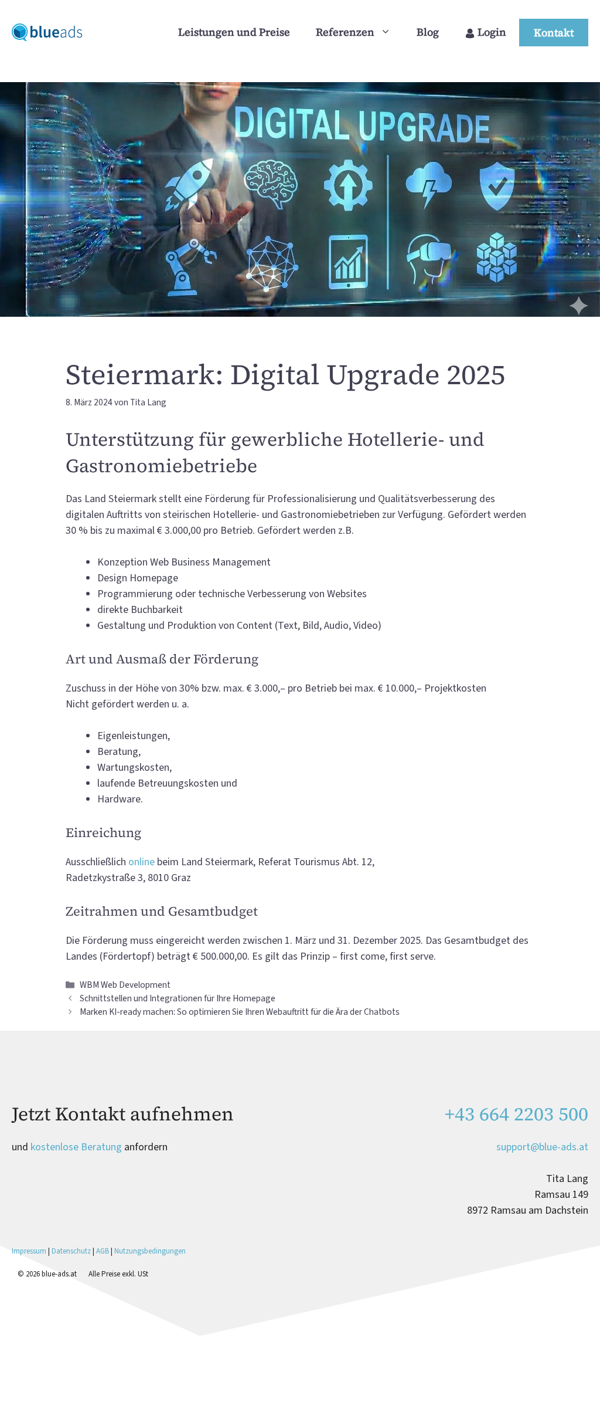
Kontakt (554, 32)
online (141, 862)
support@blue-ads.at (542, 1147)
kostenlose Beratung (76, 1147)
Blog (428, 32)
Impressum (30, 1251)
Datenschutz (71, 1251)
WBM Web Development (125, 984)
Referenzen (345, 32)
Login (490, 32)
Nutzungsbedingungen (150, 1251)
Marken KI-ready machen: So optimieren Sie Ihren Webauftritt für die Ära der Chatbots (240, 1011)
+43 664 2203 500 (516, 1114)
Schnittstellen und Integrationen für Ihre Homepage (177, 998)
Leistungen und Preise (234, 32)
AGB (102, 1251)
